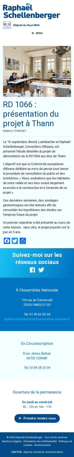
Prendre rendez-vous (39, 418)
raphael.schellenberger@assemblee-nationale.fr (37, 319)
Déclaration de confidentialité (40, 441)
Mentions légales (12, 441)
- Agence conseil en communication (37, 451)
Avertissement (42, 445)
